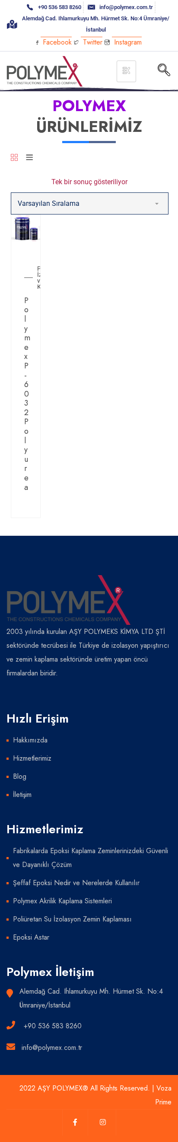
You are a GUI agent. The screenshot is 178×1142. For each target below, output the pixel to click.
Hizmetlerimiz (32, 758)
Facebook (56, 42)
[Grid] (14, 158)
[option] (25, 228)
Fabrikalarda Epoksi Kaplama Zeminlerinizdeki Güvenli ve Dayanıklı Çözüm (90, 858)
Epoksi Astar (31, 937)
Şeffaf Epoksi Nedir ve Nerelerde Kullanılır (76, 883)
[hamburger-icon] (126, 71)
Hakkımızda (30, 740)
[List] (29, 158)
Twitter (91, 42)
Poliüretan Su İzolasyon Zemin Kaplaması (72, 919)
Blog (19, 776)
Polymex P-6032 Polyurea (27, 394)
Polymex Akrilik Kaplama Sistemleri (62, 901)
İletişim (22, 795)
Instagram (127, 42)
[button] (164, 71)
